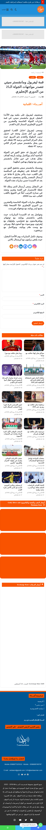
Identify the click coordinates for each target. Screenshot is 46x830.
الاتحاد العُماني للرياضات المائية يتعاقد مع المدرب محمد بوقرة (36, 487)
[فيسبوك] (27, 774)
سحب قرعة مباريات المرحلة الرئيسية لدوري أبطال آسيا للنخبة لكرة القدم (12, 380)
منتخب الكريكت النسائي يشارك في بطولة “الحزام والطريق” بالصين (13, 461)
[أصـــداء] (40, 9)
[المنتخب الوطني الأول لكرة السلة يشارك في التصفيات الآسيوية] (12, 423)
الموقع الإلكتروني (38, 312)
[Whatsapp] (40, 825)
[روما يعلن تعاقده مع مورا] (12, 345)
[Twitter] (30, 246)
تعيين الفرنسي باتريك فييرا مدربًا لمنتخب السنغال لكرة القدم (13, 407)
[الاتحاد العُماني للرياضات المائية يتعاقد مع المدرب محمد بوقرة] (34, 477)
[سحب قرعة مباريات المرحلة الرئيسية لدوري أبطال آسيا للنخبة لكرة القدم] (12, 370)
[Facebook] (25, 246)
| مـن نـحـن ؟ (39, 705)
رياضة (33, 72)
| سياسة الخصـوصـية (37, 709)
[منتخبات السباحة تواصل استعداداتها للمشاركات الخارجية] (34, 450)
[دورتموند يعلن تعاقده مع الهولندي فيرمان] (34, 423)
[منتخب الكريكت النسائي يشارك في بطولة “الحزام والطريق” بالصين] (12, 450)
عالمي (32, 77)
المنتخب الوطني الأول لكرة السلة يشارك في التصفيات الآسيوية (13, 434)
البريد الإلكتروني (38, 304)
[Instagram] (34, 246)
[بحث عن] (11, 10)
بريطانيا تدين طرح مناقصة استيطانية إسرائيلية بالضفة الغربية (20, 2)
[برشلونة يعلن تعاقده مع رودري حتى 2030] (34, 396)
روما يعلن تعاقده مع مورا (13, 353)
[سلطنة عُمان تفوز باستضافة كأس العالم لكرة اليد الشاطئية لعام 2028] (34, 370)
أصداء (40, 97)
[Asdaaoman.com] (23, 21)
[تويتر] (24, 774)
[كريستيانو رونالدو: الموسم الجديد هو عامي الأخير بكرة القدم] (12, 477)
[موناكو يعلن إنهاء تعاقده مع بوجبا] (34, 345)
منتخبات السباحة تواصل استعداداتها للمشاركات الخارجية (36, 461)
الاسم (41, 295)
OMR (42, 684)
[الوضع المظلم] (16, 10)
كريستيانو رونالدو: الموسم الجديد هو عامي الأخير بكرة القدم (13, 487)
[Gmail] (16, 246)
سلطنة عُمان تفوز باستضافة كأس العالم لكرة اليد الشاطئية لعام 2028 (34, 380)
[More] (11, 246)
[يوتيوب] (21, 774)
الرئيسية (39, 72)
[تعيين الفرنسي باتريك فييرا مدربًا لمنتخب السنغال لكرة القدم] (12, 396)
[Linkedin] (21, 246)
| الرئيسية (41, 701)
